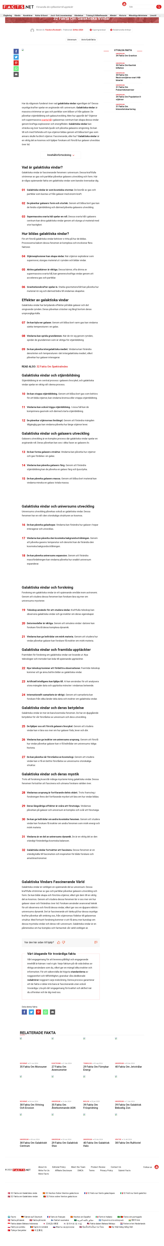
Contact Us (116, 1167)
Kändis (17, 15)
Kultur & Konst (41, 15)
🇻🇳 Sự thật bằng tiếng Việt (121, 1227)
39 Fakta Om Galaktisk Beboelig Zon (128, 1106)
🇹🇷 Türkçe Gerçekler (17, 1230)
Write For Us (43, 1170)
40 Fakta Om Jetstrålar (128, 1066)
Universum (71, 39)
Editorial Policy (59, 1167)
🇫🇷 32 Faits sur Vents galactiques (99, 1193)
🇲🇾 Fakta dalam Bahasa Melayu (101, 1223)
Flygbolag (7, 15)
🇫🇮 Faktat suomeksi (60, 1220)
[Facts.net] (18, 7)
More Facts (43, 1174)
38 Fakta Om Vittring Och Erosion (32, 1106)
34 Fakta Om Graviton (126, 55)
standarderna (78, 971)
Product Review (98, 1167)
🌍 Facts (12, 1217)
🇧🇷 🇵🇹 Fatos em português (129, 1217)
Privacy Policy (106, 1170)
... (160, 15)
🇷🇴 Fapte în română (39, 1227)
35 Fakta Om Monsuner (33, 1066)
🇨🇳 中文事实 (37, 1230)
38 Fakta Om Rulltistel (128, 1142)
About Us (42, 1167)
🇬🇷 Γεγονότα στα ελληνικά (111, 1220)
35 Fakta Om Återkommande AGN (63, 1106)
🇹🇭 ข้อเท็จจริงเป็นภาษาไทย (91, 1227)
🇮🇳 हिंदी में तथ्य (134, 1220)
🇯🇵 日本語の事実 (50, 1223)
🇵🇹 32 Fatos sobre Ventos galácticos (60, 1196)
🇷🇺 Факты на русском (63, 1227)
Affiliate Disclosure (63, 1170)
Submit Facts (124, 1170)
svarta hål (46, 119)
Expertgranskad (99, 30)
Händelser (78, 15)
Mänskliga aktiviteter (138, 15)
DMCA (80, 1170)
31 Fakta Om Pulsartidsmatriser (125, 88)
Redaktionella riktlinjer (122, 30)
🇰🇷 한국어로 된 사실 (72, 1223)
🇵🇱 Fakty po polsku (16, 1227)
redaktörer (33, 980)
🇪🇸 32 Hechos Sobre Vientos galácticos (61, 1193)
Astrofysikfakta (88, 39)
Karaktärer (28, 15)
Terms (92, 1170)
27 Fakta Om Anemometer (59, 1068)
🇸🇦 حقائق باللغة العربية (84, 1220)
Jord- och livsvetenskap (61, 15)
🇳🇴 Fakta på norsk (37, 1220)
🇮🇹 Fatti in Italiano (104, 1217)
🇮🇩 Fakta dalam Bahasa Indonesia (23, 1223)
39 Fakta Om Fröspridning (90, 1106)
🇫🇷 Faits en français (56, 1217)
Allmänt (113, 15)
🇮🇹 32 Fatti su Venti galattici (133, 1193)
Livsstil (153, 15)
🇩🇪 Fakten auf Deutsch (31, 1217)
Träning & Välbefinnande (96, 15)
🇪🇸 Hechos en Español (80, 1217)
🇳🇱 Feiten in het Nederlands (132, 1223)
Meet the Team (78, 1167)
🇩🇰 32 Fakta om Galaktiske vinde (22, 1193)
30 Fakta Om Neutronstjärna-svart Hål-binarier (128, 78)
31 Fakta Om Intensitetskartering (126, 107)
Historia (122, 15)
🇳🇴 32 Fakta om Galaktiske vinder (23, 1196)
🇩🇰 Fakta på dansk (16, 1220)
